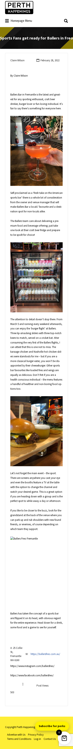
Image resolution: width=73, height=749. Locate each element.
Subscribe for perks (52, 726)
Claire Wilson (17, 60)
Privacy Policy (36, 734)
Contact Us (50, 739)
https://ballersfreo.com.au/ (45, 654)
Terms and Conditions (19, 739)
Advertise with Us (16, 734)
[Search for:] (36, 19)
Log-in (37, 739)
